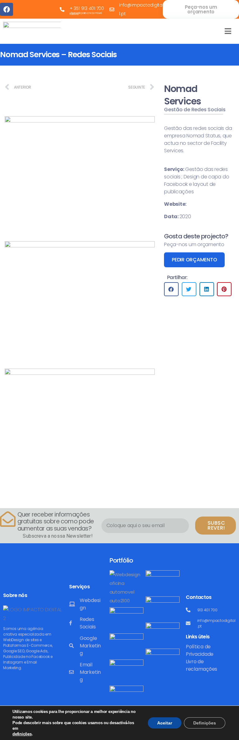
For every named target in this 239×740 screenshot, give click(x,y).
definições (22, 734)
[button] (171, 289)
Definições (204, 722)
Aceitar (164, 722)
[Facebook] (6, 9)
